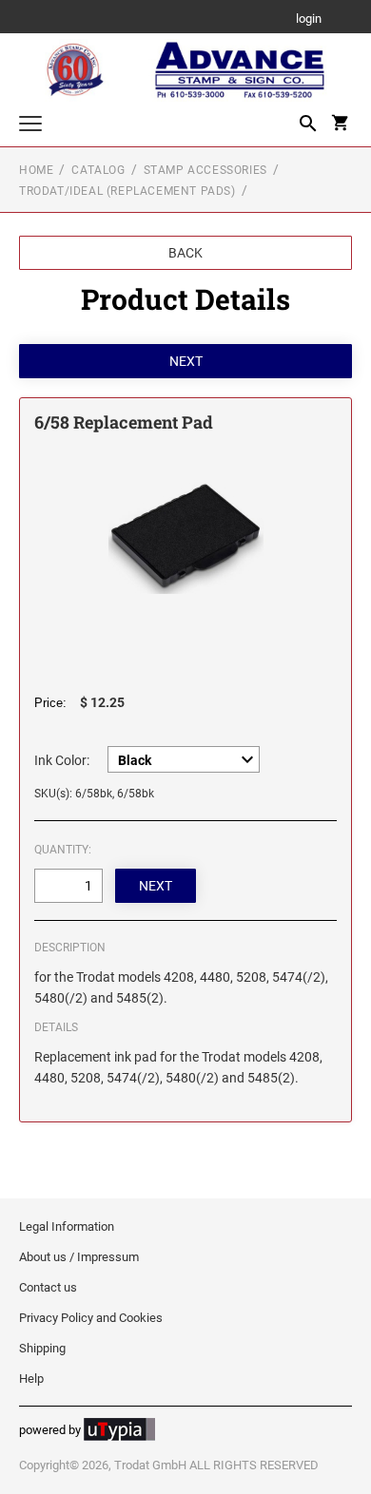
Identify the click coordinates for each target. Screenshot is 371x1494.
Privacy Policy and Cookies (91, 1318)
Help (31, 1378)
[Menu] (30, 126)
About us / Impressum (79, 1257)
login (309, 19)
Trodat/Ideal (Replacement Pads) (127, 191)
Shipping (42, 1348)
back (185, 252)
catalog (98, 170)
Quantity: (62, 849)
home (36, 170)
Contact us (48, 1287)
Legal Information (66, 1226)
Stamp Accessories (205, 170)
